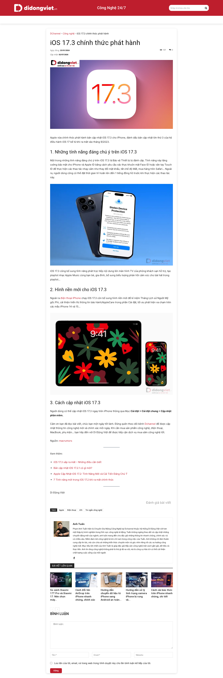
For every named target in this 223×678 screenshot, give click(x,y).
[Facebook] (74, 557)
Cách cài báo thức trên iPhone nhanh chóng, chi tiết (162, 593)
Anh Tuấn (79, 524)
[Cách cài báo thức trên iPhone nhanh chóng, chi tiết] (162, 579)
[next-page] (57, 609)
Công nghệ (68, 33)
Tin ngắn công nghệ (94, 510)
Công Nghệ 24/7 (111, 8)
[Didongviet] (35, 8)
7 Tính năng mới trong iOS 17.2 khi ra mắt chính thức (83, 479)
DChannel (55, 33)
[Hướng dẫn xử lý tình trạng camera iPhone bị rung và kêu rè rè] (137, 579)
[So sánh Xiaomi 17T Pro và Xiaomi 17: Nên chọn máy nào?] (61, 579)
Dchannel (150, 423)
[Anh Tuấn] (61, 540)
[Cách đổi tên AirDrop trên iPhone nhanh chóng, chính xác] (86, 579)
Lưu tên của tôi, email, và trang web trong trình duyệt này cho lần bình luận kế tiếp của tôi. (102, 663)
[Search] (206, 8)
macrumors (65, 440)
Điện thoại (71, 510)
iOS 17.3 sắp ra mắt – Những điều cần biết (77, 462)
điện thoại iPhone (70, 298)
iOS (80, 510)
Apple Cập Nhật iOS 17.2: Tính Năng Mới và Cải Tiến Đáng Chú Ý (90, 473)
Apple (61, 510)
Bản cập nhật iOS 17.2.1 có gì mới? (73, 467)
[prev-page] (52, 609)
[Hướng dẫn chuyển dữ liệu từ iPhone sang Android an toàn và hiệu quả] (111, 579)
